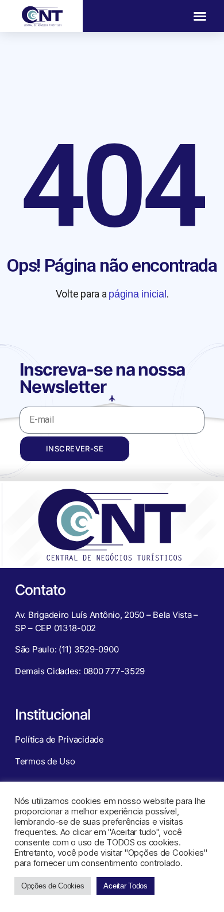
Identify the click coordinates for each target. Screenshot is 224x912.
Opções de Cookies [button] (52, 886)
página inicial (137, 294)
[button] (200, 16)
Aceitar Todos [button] (125, 886)
